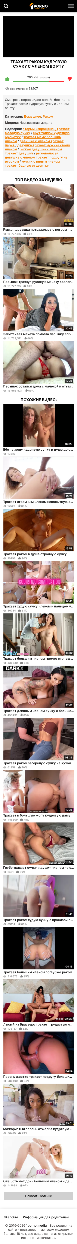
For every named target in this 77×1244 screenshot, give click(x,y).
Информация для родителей (46, 1217)
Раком (48, 116)
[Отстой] (70, 79)
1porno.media (36, 1225)
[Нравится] (7, 79)
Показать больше (38, 1196)
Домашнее (32, 116)
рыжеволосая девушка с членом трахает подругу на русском (36, 157)
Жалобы (11, 1217)
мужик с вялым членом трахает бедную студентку (32, 163)
